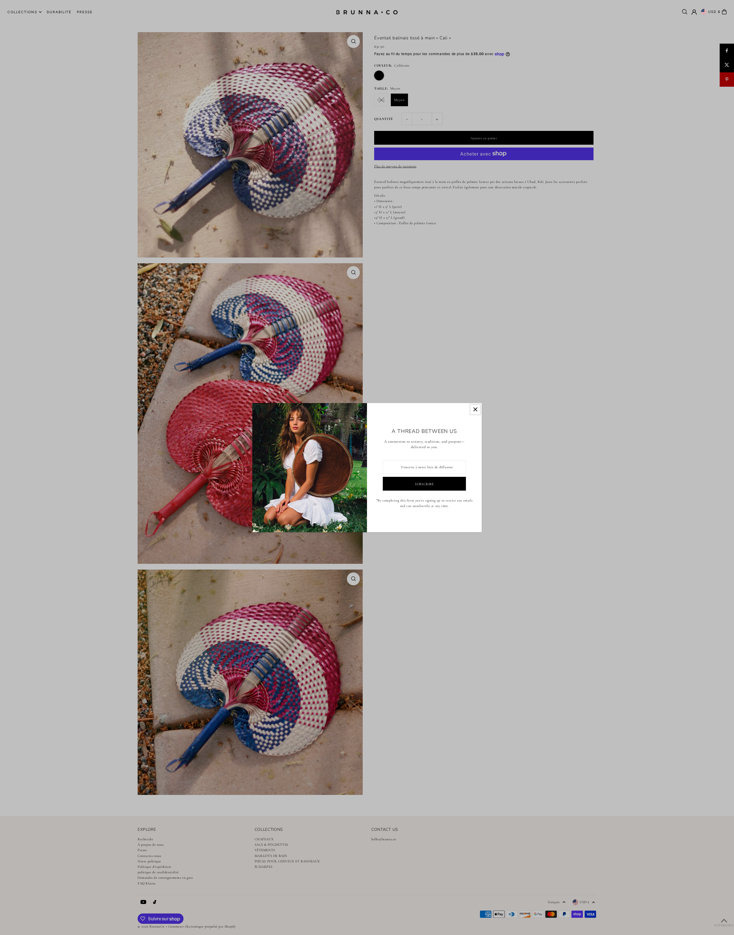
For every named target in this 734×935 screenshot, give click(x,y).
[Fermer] (475, 409)
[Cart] (724, 11)
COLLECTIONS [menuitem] (22, 12)
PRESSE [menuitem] (85, 12)
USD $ (714, 12)
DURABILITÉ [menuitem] (59, 12)
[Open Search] (684, 11)
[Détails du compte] (694, 12)
